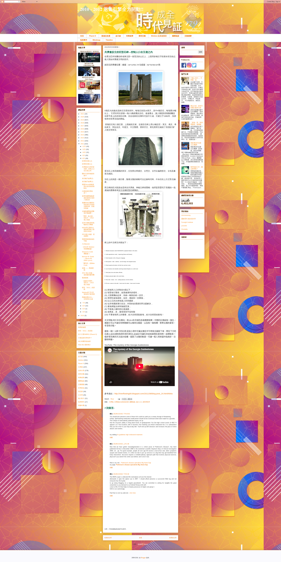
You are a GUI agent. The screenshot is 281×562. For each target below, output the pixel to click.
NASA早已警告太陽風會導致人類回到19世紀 (88, 229)
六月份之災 (86, 244)
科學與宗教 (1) (87, 164)
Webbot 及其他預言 (159, 36)
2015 (83, 132)
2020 (83, 117)
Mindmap (96, 40)
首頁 (82, 36)
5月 (83, 309)
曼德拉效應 (105, 36)
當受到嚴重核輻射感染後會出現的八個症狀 (88, 198)
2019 (83, 120)
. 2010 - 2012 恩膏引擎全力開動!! (110, 9)
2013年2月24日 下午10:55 (121, 414)
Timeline (109, 40)
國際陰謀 (175, 36)
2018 (83, 123)
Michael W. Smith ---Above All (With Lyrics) (88, 258)
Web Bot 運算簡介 (84, 345)
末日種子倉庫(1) (87, 181)
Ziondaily (184, 229)
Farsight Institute (187, 222)
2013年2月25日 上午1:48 (121, 444)
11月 (84, 149)
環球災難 (142, 36)
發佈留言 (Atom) (143, 544)
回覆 (111, 437)
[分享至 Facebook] (129, 399)
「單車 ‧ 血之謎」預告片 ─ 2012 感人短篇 (88, 218)
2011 (82, 144)
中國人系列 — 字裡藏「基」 (196, 79)
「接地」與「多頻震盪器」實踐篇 (196, 123)
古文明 (80, 395)
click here (133, 493)
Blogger (143, 557)
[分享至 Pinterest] (131, 399)
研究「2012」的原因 (85, 331)
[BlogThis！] (125, 399)
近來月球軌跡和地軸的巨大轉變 (88, 224)
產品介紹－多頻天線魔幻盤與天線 (196, 107)
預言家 (80, 391)
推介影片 (81, 398)
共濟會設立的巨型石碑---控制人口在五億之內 (88, 169)
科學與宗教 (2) (87, 161)
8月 (83, 158)
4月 (83, 312)
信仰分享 (81, 370)
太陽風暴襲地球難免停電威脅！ (88, 212)
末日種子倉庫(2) (87, 178)
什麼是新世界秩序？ (85, 338)
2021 (83, 114)
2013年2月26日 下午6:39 (121, 474)
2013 (83, 138)
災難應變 (188, 36)
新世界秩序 (146, 402)
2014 (83, 135)
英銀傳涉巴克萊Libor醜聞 (195, 144)
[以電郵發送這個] (123, 399)
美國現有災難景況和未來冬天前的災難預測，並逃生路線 (88, 205)
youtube (184, 226)
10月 (84, 152)
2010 (83, 315)
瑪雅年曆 (81, 405)
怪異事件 (83, 40)
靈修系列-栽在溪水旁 (188, 219)
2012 (83, 141)
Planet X (92, 36)
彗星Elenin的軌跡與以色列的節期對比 (88, 186)
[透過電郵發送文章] (118, 399)
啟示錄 (118, 36)
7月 (83, 303)
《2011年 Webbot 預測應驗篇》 (88, 248)
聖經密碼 (85, 278)
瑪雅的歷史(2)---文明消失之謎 (87, 298)
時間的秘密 (82, 327)
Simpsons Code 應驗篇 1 (87, 252)
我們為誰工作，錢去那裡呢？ (196, 168)
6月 (83, 306)
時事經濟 (129, 36)
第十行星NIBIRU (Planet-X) (87, 334)
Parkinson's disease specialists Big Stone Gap (136, 463)
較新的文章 (108, 538)
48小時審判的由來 (84, 341)
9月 (83, 155)
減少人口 (139, 402)
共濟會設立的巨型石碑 (121, 402)
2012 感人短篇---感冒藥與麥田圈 (88, 274)
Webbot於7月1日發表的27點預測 (88, 293)
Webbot (81, 360)
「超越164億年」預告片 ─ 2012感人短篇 (88, 282)
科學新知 (81, 388)
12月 (84, 146)
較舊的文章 (173, 538)
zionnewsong (185, 215)
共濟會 (111, 402)
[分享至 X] (127, 399)
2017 (83, 126)
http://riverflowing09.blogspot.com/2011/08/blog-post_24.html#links (143, 394)
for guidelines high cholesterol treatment (129, 434)
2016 (83, 129)
